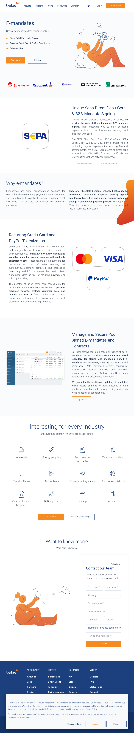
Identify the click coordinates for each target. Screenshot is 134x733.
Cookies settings (74, 724)
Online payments (56, 692)
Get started (116, 5)
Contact (94, 677)
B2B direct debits (109, 163)
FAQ (92, 682)
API (70, 677)
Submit (103, 643)
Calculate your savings (80, 516)
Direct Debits (54, 682)
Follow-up (53, 687)
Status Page (96, 687)
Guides (72, 687)
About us (31, 677)
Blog (71, 682)
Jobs (29, 682)
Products (27, 6)
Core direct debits (84, 163)
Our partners (81, 399)
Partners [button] (39, 6)
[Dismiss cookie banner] (126, 697)
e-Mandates (54, 677)
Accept (95, 724)
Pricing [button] (50, 6)
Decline (116, 724)
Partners (31, 687)
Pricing (37, 60)
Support (94, 692)
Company (75, 6)
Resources (62, 6)
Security (73, 692)
